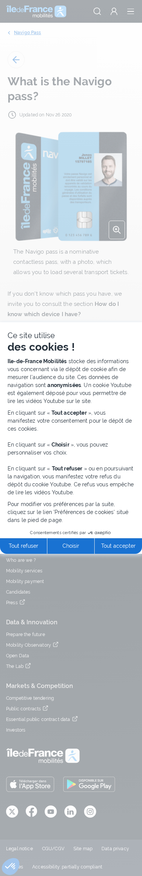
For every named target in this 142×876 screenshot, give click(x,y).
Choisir (70, 546)
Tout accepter (118, 546)
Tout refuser (23, 546)
